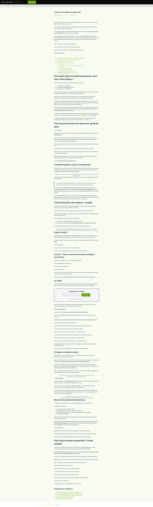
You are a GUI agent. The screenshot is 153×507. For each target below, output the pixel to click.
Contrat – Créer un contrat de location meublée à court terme (72, 65)
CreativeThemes (58, 505)
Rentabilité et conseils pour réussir (64, 498)
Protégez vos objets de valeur (66, 69)
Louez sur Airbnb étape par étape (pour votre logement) (69, 493)
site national (86, 119)
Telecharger (86, 294)
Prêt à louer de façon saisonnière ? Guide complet (67, 72)
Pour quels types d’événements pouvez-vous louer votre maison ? (70, 58)
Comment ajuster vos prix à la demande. (65, 61)
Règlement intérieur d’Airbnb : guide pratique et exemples (69, 492)
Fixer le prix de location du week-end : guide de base (68, 59)
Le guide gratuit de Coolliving (65, 68)
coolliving (72, 15)
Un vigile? (62, 66)
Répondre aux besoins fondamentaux (67, 70)
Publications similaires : (64, 73)
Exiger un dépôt (63, 64)
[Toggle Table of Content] (55, 56)
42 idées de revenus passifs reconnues (65, 496)
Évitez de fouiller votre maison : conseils (65, 62)
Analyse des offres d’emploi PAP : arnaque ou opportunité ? (69, 495)
